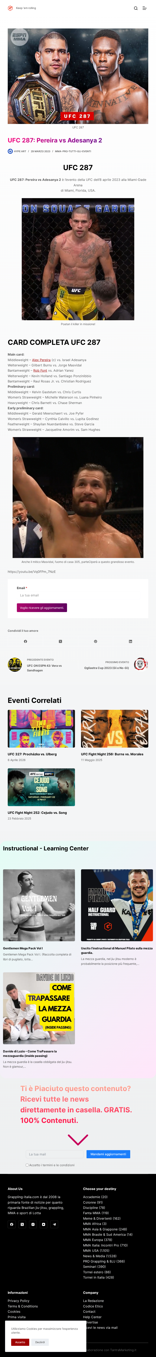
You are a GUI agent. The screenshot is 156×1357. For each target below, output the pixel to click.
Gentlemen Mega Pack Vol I (23, 948)
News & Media (94, 1256)
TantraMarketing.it (123, 1350)
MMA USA (91, 1250)
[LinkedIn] (130, 641)
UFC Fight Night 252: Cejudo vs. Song (37, 813)
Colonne (89, 1202)
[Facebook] (25, 641)
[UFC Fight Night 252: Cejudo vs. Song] (41, 787)
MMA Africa (92, 1224)
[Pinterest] (95, 641)
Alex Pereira (41, 360)
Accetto (20, 1342)
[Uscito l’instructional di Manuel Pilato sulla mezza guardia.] (117, 905)
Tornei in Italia (94, 1277)
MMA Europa (93, 1240)
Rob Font (40, 370)
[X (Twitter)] (60, 641)
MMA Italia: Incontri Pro (101, 1245)
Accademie (91, 1197)
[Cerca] (136, 8)
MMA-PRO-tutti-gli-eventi (73, 151)
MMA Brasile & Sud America (104, 1234)
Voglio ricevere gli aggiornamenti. (42, 607)
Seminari (89, 1267)
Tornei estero (93, 1272)
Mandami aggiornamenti (108, 1154)
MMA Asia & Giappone (100, 1229)
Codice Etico (93, 1306)
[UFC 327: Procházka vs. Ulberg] (41, 729)
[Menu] (145, 8)
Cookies (14, 1311)
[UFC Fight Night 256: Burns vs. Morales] (114, 729)
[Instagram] (33, 1224)
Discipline (90, 1208)
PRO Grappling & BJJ (99, 1261)
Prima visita (17, 1317)
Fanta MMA (92, 1213)
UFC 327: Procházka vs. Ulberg (32, 754)
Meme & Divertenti (97, 1218)
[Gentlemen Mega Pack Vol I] (39, 905)
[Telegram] (54, 1224)
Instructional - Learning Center (46, 848)
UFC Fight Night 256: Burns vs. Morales (112, 754)
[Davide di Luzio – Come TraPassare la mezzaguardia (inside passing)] (39, 1008)
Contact (89, 1311)
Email (22, 588)
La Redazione (93, 1301)
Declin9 (40, 1342)
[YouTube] (44, 1224)
